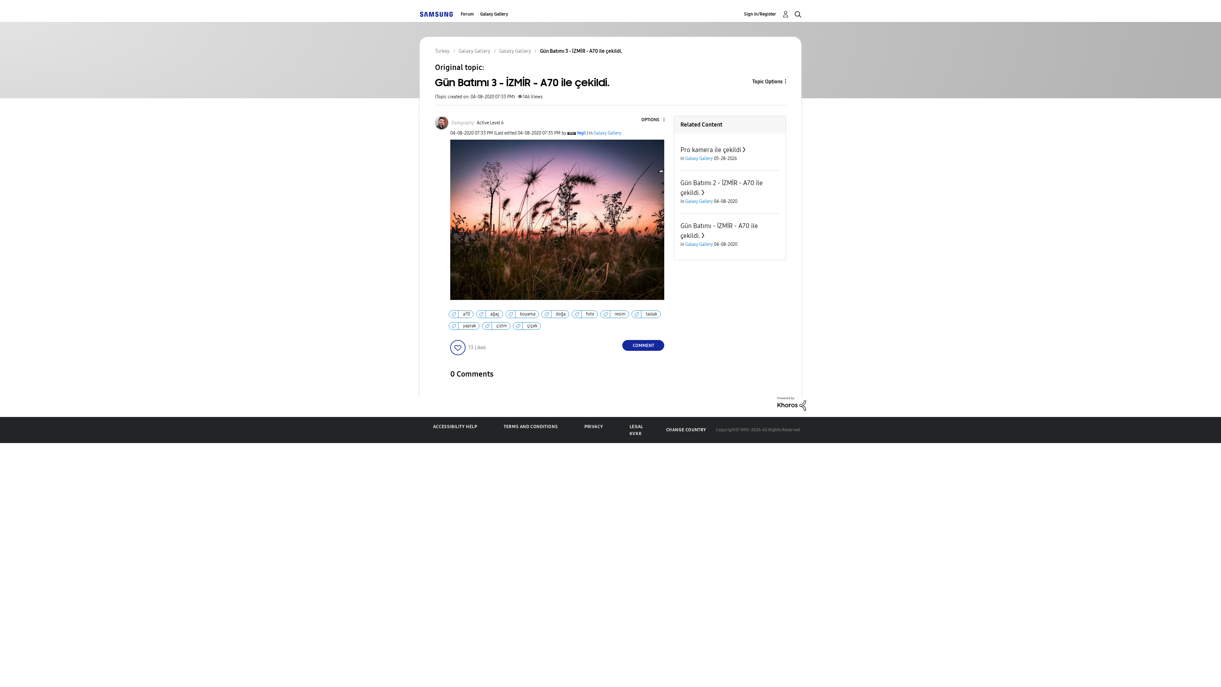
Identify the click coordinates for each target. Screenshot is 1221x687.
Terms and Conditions (531, 426)
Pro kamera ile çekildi (710, 150)
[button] (653, 120)
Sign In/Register (760, 14)
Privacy (593, 426)
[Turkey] (436, 14)
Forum (467, 14)
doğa (561, 314)
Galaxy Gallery (494, 14)
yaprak (469, 326)
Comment (643, 345)
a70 (466, 314)
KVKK (636, 433)
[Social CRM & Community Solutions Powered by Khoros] (791, 403)
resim (620, 314)
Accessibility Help (455, 426)
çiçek (532, 326)
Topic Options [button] (767, 82)
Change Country (686, 430)
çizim (501, 326)
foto (590, 314)
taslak (651, 314)
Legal (636, 426)
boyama (527, 314)
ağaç (495, 314)
